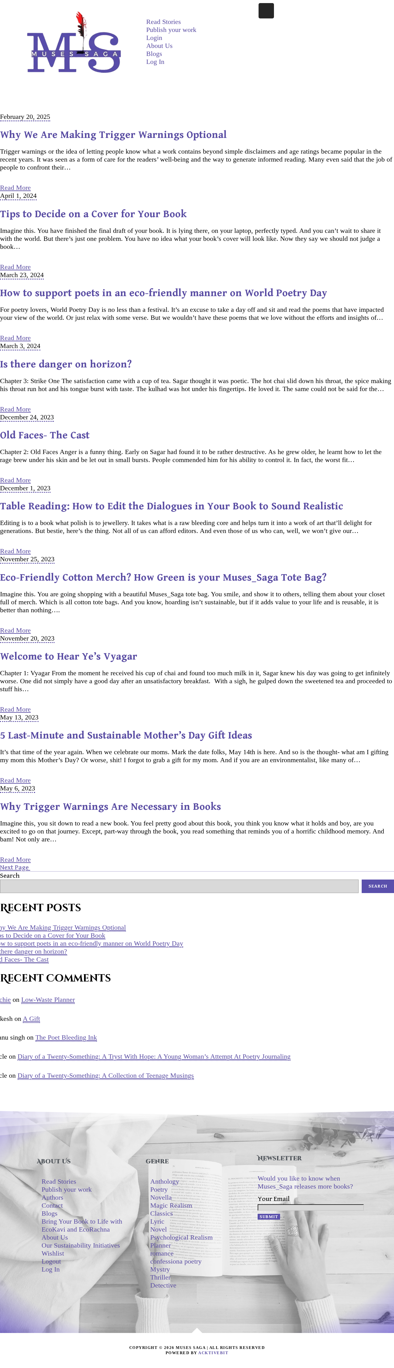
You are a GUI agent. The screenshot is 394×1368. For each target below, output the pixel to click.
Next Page (15, 867)
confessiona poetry (176, 1261)
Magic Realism (171, 1205)
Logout (51, 1261)
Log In (155, 61)
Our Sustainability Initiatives (81, 1245)
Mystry (160, 1269)
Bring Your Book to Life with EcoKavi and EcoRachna (82, 1225)
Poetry (159, 1189)
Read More (15, 187)
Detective (163, 1285)
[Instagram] (266, 10)
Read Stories (163, 21)
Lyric (157, 1221)
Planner (160, 1245)
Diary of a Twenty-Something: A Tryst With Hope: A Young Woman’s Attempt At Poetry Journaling (154, 1056)
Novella (161, 1197)
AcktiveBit (213, 1352)
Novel (158, 1229)
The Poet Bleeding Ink (66, 1037)
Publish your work (171, 29)
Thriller (160, 1277)
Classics (161, 1213)
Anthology (164, 1181)
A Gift (31, 1018)
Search (10, 876)
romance (162, 1253)
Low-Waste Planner (48, 999)
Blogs (154, 53)
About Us (159, 45)
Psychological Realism (181, 1237)
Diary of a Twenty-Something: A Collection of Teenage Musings (106, 1075)
